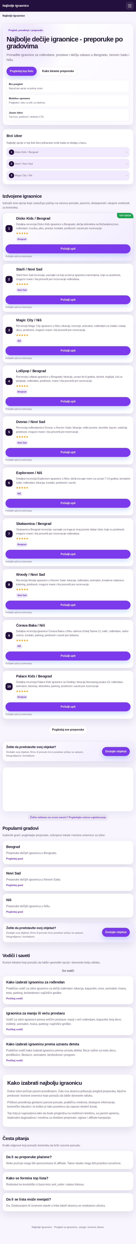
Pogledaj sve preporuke (68, 729)
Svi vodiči (68, 970)
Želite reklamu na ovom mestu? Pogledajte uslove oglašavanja (68, 817)
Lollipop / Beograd (31, 371)
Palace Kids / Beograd (34, 676)
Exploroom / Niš (29, 473)
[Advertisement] (68, 789)
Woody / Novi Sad (30, 574)
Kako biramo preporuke (58, 71)
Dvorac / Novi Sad (30, 422)
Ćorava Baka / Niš (30, 625)
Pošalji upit (68, 248)
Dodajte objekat (115, 751)
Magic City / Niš (29, 320)
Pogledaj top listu (21, 71)
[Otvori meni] (130, 6)
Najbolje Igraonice (15, 5)
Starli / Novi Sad (29, 269)
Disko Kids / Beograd (33, 218)
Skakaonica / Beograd (33, 524)
